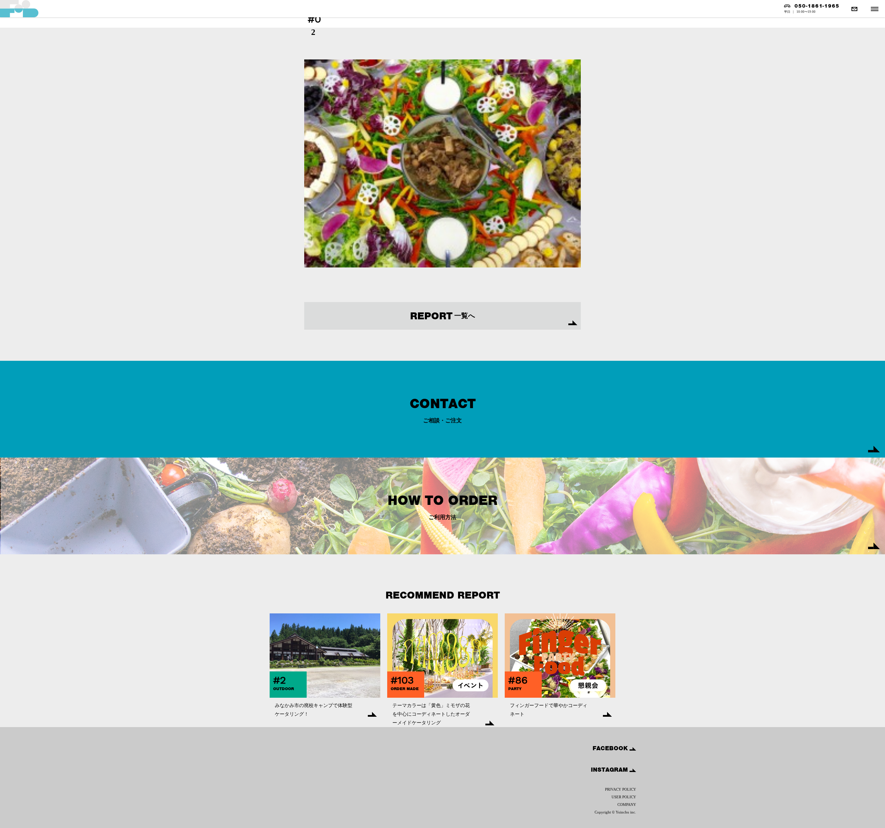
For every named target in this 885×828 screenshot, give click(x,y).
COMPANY (626, 804)
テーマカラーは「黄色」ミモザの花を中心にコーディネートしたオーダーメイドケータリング (431, 714)
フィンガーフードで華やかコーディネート (548, 710)
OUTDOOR (283, 688)
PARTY (515, 688)
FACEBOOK (611, 748)
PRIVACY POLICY (620, 789)
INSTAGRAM (610, 769)
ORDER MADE (405, 688)
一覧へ (442, 316)
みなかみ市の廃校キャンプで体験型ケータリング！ (313, 710)
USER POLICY (624, 797)
